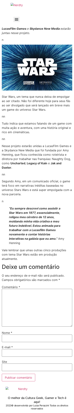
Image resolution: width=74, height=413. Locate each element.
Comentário (11, 287)
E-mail (7, 347)
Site (4, 361)
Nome (7, 332)
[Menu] (16, 19)
